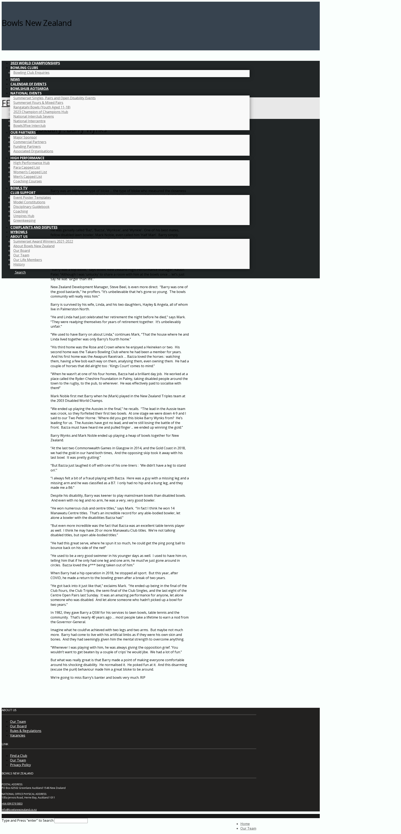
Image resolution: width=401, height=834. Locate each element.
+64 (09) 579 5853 (12, 803)
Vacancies (17, 735)
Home (245, 823)
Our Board (18, 726)
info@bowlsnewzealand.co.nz (19, 809)
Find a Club (18, 755)
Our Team (18, 721)
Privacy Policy (20, 765)
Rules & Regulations (25, 730)
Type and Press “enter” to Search (27, 820)
